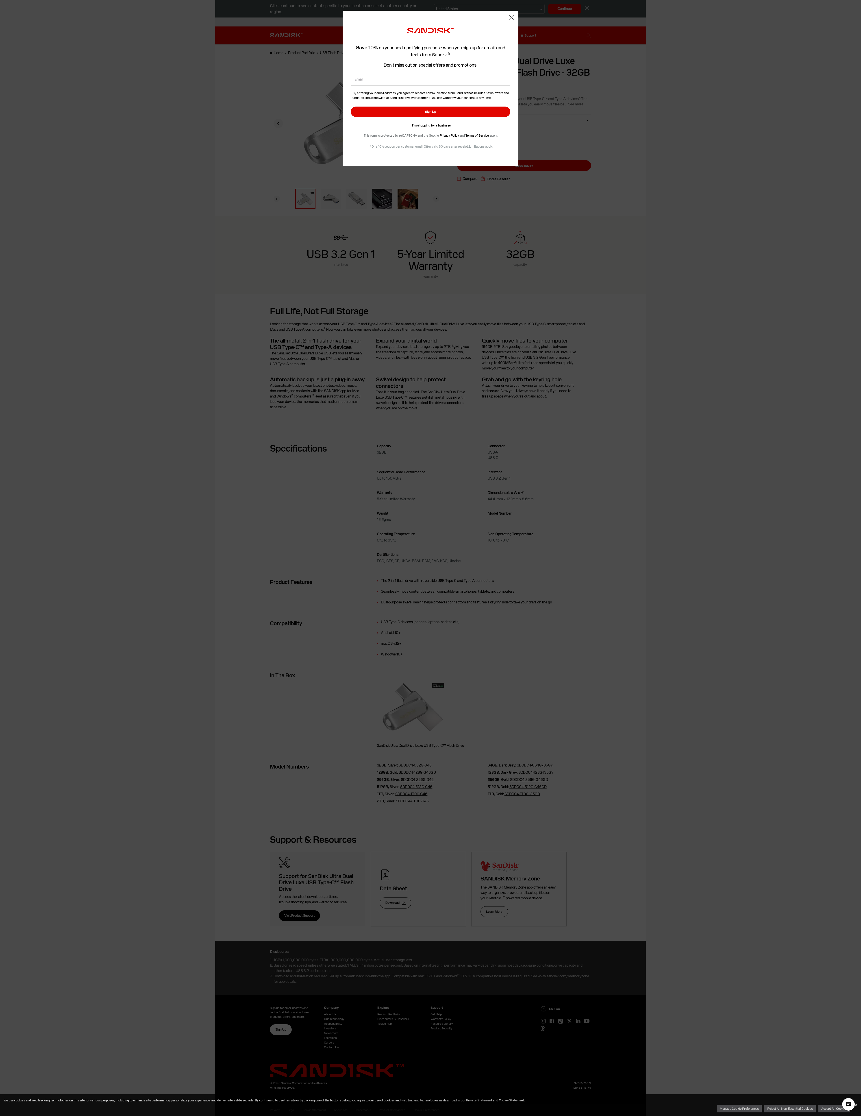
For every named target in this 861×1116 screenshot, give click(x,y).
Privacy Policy (449, 135)
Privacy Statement (479, 1100)
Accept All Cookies (834, 1108)
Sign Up (430, 112)
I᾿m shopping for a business (431, 125)
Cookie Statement (511, 1100)
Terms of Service (477, 135)
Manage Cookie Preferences (739, 1108)
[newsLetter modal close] (511, 18)
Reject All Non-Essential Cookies (790, 1108)
